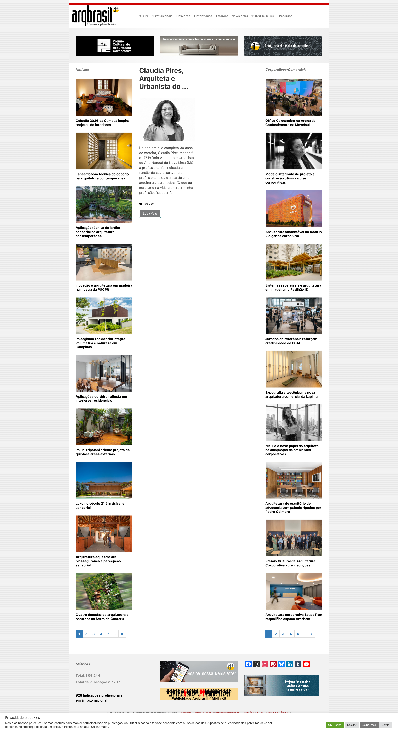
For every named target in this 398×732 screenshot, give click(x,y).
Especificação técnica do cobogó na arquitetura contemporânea (102, 176)
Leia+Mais (150, 213)
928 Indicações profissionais (99, 695)
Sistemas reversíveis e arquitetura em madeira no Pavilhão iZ (293, 287)
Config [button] (385, 724)
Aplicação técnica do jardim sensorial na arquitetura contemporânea (98, 232)
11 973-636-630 (263, 16)
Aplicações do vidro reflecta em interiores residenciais (101, 398)
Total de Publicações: (93, 682)
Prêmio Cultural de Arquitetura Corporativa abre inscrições (290, 563)
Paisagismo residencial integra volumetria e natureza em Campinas (100, 343)
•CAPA (144, 16)
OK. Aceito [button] (334, 724)
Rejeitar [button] (351, 724)
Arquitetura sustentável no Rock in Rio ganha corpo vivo (293, 234)
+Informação (203, 16)
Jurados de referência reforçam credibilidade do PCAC (291, 341)
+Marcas (222, 16)
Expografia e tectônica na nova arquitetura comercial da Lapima (291, 394)
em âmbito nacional (91, 700)
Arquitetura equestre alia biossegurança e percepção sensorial (98, 561)
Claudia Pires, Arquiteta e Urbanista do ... (163, 78)
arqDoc (149, 203)
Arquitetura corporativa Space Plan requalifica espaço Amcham (293, 616)
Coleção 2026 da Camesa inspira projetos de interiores (102, 122)
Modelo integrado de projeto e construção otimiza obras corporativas (290, 178)
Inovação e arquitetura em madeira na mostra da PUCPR (104, 287)
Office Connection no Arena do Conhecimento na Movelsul (290, 122)
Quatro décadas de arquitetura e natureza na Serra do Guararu (102, 616)
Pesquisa (285, 16)
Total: (81, 675)
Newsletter (240, 16)
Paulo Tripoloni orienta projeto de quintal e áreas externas (103, 452)
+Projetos (183, 16)
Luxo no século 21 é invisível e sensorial (100, 505)
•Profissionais (162, 16)
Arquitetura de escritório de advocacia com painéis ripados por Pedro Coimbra (293, 507)
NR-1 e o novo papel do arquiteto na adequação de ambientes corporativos (292, 450)
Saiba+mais (369, 724)
